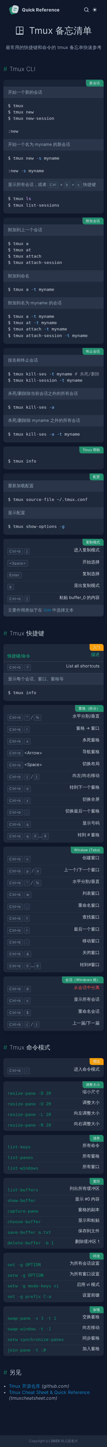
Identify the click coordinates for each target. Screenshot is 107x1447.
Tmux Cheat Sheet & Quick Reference (49, 1392)
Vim (47, 610)
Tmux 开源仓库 (24, 1386)
